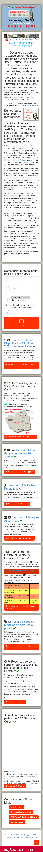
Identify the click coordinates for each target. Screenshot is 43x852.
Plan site (32, 835)
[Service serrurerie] (20, 297)
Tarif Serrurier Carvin (21, 570)
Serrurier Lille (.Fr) (18, 835)
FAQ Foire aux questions (15, 702)
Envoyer (21, 325)
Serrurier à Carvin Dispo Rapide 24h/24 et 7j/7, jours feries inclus (19, 343)
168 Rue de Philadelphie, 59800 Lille (24, 817)
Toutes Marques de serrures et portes (20, 646)
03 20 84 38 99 (33, 105)
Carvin (12, 771)
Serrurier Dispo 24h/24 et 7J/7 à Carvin (21, 364)
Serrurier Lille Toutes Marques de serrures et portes (19, 624)
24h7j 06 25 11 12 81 (17, 849)
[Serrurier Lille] (21, 17)
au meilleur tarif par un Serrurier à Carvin (21, 158)
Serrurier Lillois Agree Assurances (19, 538)
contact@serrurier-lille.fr (21, 812)
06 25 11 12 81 (17, 807)
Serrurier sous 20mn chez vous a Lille (20, 436)
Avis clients (11, 786)
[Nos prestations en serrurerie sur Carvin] (19, 421)
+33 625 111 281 (16, 837)
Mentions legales (17, 822)
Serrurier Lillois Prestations (17, 504)
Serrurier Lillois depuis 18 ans (17, 472)
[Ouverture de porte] (20, 300)
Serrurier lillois (30, 837)
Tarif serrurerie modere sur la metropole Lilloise (20, 607)
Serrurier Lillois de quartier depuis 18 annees (19, 453)
